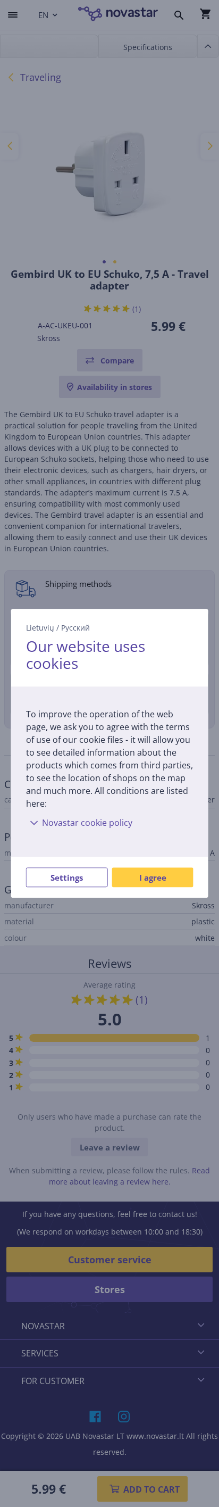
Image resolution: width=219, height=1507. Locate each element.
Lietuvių (40, 628)
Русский (75, 628)
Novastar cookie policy (87, 823)
